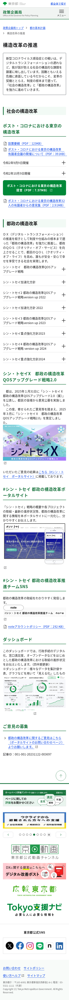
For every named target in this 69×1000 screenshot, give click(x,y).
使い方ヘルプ (12, 975)
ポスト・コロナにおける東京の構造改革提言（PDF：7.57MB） (34, 187)
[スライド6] (38, 835)
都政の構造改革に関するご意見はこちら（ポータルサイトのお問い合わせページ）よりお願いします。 (36, 742)
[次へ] (61, 835)
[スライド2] (24, 835)
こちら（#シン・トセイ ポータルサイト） (33, 474)
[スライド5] (34, 835)
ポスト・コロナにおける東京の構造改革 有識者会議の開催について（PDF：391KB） (37, 151)
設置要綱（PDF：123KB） (25, 143)
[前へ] (8, 835)
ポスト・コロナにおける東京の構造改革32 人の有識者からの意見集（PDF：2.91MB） (36, 202)
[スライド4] (31, 835)
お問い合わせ (12, 968)
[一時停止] (49, 835)
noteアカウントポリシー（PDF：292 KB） (36, 626)
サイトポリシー (34, 968)
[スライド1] (20, 835)
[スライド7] (41, 835)
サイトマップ (36, 975)
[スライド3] (27, 835)
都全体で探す (58, 3)
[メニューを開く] (61, 13)
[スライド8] (45, 835)
